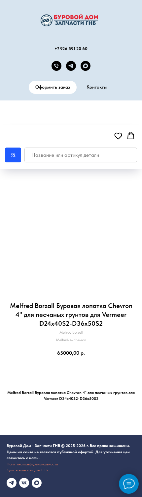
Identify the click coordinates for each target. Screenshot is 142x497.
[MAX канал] (85, 66)
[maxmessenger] (37, 483)
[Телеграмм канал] (12, 483)
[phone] (56, 66)
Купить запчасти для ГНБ (27, 470)
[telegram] (71, 66)
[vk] (24, 483)
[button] (118, 136)
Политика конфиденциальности (32, 464)
